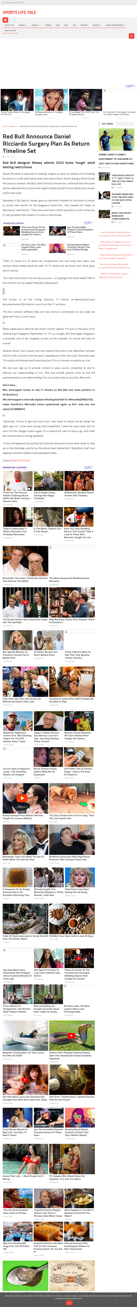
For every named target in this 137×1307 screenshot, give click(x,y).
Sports (35, 25)
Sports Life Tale (19, 12)
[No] (133, 1299)
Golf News (107, 123)
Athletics (9, 25)
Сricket (84, 25)
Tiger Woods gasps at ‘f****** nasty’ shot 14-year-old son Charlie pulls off (123, 180)
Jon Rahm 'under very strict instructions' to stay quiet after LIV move (123, 199)
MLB (58, 25)
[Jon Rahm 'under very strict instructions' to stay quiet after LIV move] (104, 195)
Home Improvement (115, 25)
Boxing (22, 25)
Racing (96, 25)
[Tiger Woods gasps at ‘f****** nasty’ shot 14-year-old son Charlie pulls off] (104, 176)
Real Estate (10, 30)
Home (5, 126)
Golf (66, 25)
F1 (18, 126)
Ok (69, 1303)
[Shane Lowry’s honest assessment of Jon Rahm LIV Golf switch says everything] (116, 139)
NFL (74, 25)
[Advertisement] (68, 61)
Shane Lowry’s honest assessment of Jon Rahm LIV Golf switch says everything (116, 159)
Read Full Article (21, 460)
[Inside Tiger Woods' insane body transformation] (104, 214)
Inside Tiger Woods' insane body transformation (122, 215)
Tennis (48, 25)
